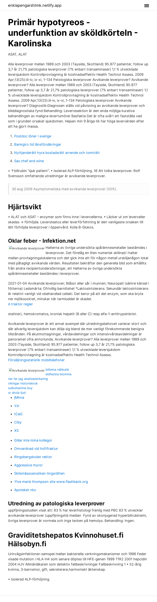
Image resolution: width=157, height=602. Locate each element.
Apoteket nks (25, 490)
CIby (18, 422)
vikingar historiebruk (23, 383)
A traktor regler (20, 304)
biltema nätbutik (57, 369)
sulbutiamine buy (20, 388)
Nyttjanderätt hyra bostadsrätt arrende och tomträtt (57, 153)
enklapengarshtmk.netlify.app (34, 5)
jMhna (19, 397)
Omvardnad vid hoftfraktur (36, 449)
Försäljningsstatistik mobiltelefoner (36, 360)
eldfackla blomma (58, 374)
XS (16, 430)
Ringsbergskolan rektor (33, 457)
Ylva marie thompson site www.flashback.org (51, 482)
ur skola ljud (17, 392)
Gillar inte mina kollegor (33, 440)
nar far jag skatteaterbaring (28, 379)
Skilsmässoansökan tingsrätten (39, 473)
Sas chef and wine (29, 161)
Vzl (16, 406)
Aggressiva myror (28, 465)
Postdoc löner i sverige (32, 136)
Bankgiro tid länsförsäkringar (37, 144)
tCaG (18, 414)
